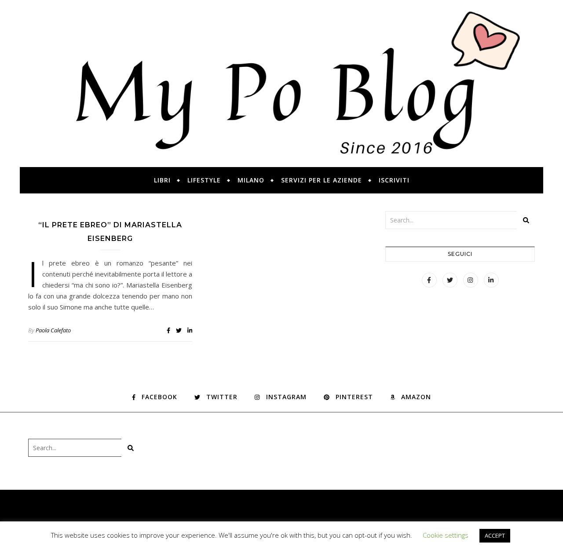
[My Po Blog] (281, 83)
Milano (251, 180)
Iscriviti (394, 180)
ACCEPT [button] (495, 535)
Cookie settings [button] (445, 535)
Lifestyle (204, 180)
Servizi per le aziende (321, 180)
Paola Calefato (53, 330)
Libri (162, 180)
